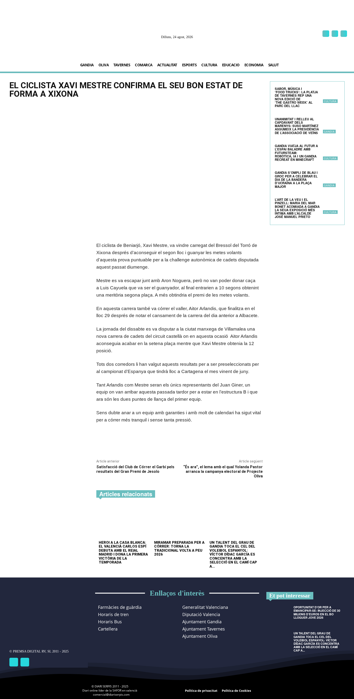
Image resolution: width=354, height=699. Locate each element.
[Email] (152, 443)
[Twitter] (24, 662)
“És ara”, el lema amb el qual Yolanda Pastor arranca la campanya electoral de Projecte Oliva (223, 471)
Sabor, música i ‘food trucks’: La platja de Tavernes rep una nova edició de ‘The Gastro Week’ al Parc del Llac (296, 97)
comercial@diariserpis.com (111, 694)
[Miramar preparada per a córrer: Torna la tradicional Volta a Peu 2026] (179, 522)
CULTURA (330, 101)
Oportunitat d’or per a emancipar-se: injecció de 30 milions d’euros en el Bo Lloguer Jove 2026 (317, 612)
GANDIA (329, 131)
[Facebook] (325, 33)
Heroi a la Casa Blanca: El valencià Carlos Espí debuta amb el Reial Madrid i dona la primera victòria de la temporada (123, 552)
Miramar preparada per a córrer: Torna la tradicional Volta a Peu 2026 (179, 548)
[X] (344, 33)
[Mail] (335, 33)
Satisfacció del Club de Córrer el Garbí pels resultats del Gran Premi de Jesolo (135, 469)
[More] (164, 443)
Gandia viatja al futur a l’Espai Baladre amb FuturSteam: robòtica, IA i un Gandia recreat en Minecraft (296, 152)
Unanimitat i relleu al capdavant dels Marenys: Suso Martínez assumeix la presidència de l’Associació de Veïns (297, 126)
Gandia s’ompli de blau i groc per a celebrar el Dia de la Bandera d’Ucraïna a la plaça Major (296, 179)
